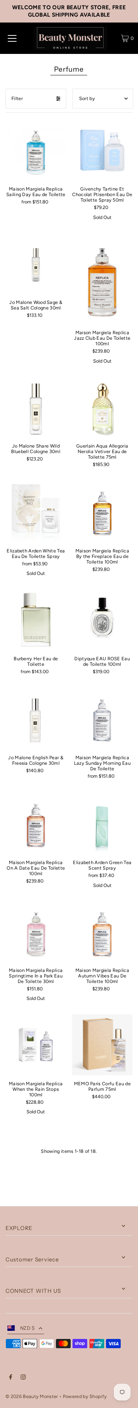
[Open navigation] (12, 38)
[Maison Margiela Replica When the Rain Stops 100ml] (36, 1044)
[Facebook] (10, 1378)
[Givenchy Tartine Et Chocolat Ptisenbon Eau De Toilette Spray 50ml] (102, 150)
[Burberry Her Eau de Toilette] (36, 619)
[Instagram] (23, 1378)
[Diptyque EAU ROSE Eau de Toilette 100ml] (102, 619)
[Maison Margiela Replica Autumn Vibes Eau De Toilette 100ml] (102, 931)
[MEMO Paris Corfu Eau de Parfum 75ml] (102, 1044)
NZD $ (27, 1328)
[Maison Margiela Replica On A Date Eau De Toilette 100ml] (36, 824)
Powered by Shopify (85, 1396)
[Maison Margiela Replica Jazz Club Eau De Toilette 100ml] (102, 278)
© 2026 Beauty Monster (32, 1396)
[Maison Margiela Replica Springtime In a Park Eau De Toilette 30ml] (36, 931)
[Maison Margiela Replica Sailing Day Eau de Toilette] (36, 150)
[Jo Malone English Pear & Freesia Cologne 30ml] (36, 719)
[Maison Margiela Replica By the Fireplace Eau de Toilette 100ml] (102, 512)
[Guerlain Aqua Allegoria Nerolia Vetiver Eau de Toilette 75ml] (102, 407)
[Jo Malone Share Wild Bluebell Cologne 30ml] (36, 407)
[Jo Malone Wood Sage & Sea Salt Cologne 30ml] (36, 263)
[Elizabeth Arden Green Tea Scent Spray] (102, 824)
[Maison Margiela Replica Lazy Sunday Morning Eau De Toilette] (102, 719)
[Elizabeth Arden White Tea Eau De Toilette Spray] (36, 512)
